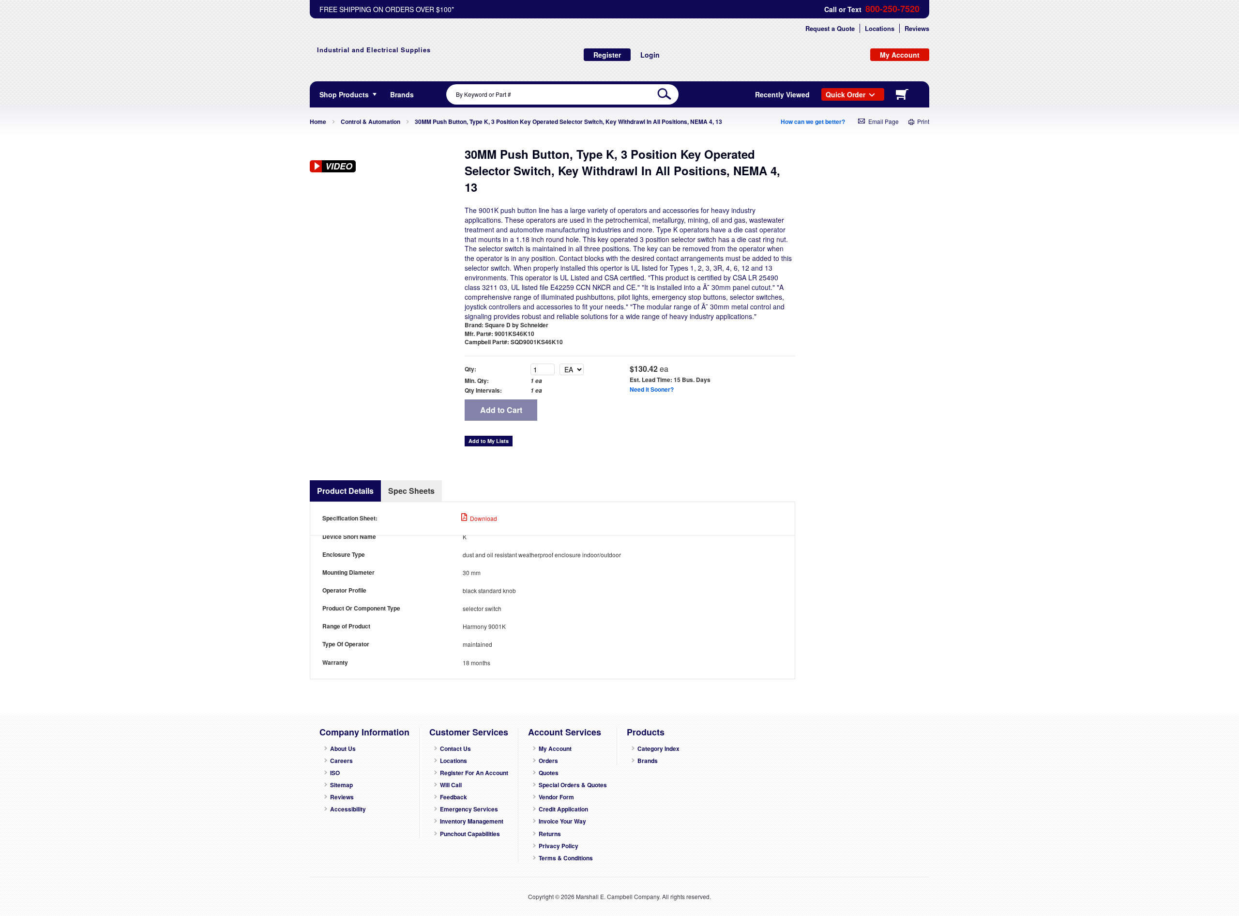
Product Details (345, 490)
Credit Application (563, 809)
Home (318, 121)
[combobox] (562, 94)
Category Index (658, 749)
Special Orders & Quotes (573, 785)
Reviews (917, 28)
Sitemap (341, 785)
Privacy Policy (558, 846)
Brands (647, 761)
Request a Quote (830, 28)
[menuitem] (401, 94)
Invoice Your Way (562, 821)
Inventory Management (471, 821)
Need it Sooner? (652, 389)
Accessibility (348, 809)
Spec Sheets (411, 490)
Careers (341, 761)
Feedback (453, 797)
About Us (343, 749)
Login (650, 55)
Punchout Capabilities (470, 834)
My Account (555, 749)
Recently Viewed (782, 94)
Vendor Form (556, 797)
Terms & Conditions (566, 858)
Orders (548, 761)
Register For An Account (474, 773)
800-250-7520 (892, 9)
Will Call (451, 785)
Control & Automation (370, 121)
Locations (879, 28)
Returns (550, 834)
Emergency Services (469, 809)
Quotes (549, 773)
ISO (335, 773)
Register (607, 55)
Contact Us (455, 749)
